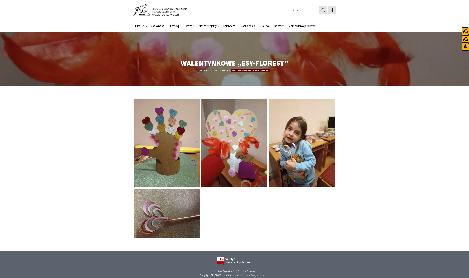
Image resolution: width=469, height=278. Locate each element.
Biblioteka (139, 26)
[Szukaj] (323, 10)
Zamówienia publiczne (302, 26)
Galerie (224, 70)
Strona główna (208, 70)
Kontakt (279, 26)
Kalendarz (229, 26)
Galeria (265, 26)
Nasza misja (247, 26)
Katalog (174, 26)
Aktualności (158, 26)
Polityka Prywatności (224, 271)
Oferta (188, 26)
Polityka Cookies (246, 271)
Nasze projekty (208, 26)
